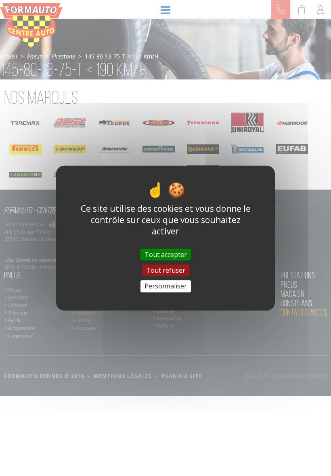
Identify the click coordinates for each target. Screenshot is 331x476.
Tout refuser (165, 270)
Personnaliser (166, 286)
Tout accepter (166, 254)
